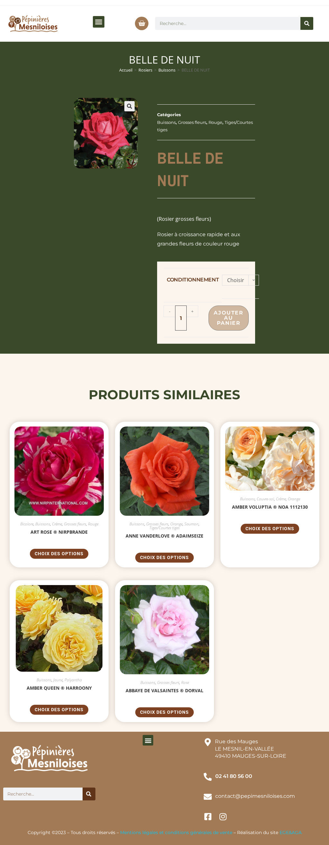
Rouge (215, 122)
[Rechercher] (306, 23)
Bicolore (26, 524)
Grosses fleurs (192, 122)
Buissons (166, 70)
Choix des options (59, 553)
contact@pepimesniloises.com (255, 796)
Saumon (191, 524)
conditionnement (193, 280)
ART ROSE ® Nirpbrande (59, 532)
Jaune (58, 680)
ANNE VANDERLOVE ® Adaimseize (164, 536)
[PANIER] (141, 23)
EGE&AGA (291, 832)
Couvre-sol (265, 499)
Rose (185, 682)
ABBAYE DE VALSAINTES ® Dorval (164, 690)
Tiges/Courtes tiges (164, 527)
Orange (176, 524)
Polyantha (73, 680)
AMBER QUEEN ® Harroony (59, 688)
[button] (98, 22)
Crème (57, 524)
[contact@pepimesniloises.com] (208, 797)
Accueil (125, 70)
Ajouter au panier (228, 318)
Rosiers (145, 70)
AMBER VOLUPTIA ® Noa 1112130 (270, 507)
